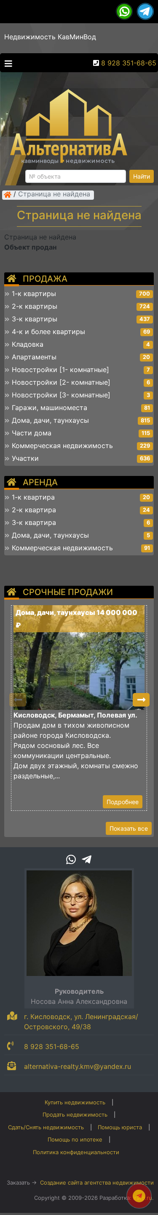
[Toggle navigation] (6, 62)
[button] (141, 700)
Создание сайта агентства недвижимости (97, 1182)
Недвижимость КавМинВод (50, 37)
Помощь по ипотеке (75, 1139)
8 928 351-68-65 (128, 63)
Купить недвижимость (75, 1102)
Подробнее (123, 801)
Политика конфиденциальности (76, 1152)
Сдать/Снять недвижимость (46, 1127)
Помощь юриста (120, 1127)
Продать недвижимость (75, 1114)
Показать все (129, 828)
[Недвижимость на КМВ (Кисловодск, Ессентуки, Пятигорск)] (7, 194)
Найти (141, 176)
